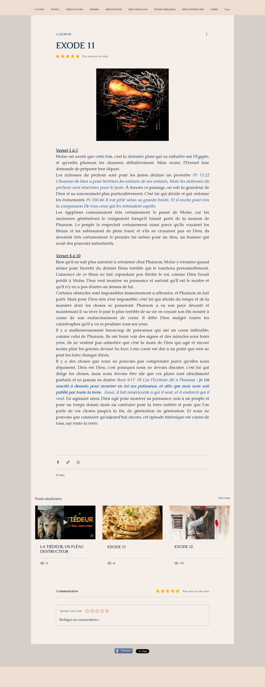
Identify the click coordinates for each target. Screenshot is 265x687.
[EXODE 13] (132, 523)
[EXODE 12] (200, 522)
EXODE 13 (116, 546)
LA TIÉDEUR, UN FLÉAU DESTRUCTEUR (61, 549)
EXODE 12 (184, 546)
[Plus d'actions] (206, 34)
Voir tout (224, 498)
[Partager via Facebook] (58, 462)
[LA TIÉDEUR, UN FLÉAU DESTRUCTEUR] (65, 522)
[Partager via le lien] (68, 462)
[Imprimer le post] (78, 462)
